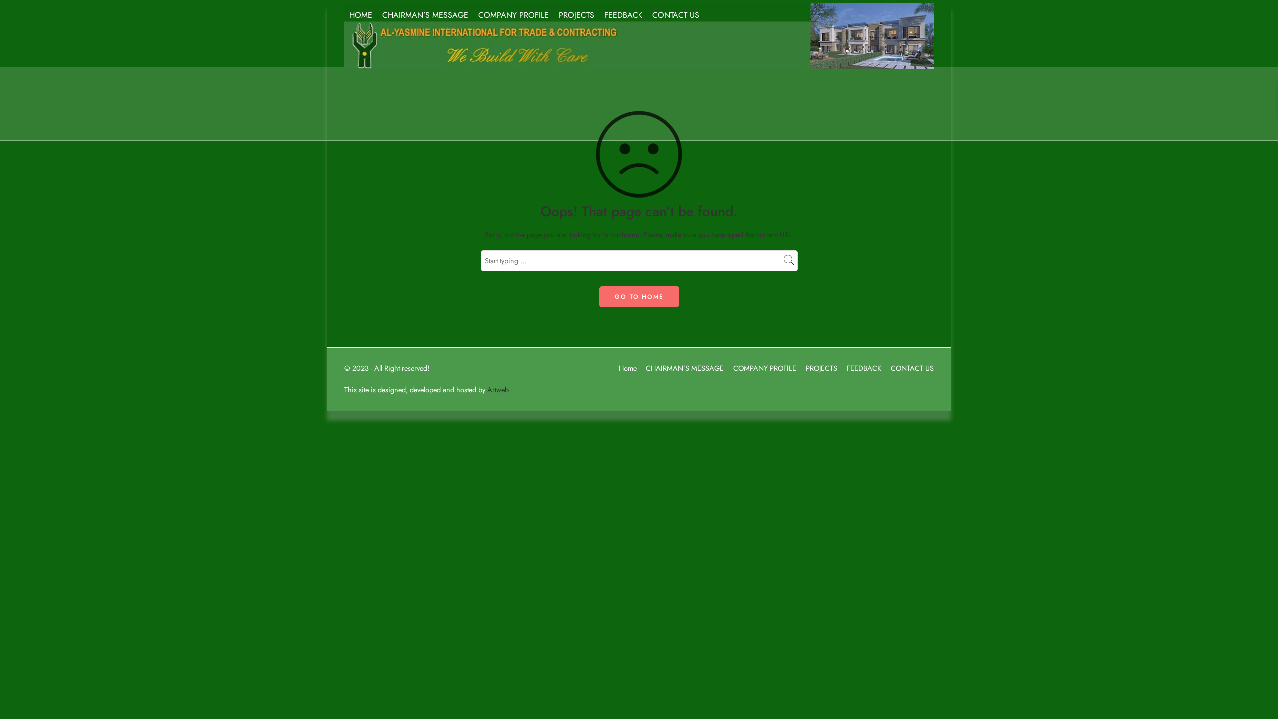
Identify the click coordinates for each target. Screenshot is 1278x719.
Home (628, 368)
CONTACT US (675, 15)
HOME (360, 15)
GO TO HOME (639, 296)
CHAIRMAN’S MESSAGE (425, 15)
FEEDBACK (623, 15)
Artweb (498, 389)
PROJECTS (576, 15)
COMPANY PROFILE (513, 15)
